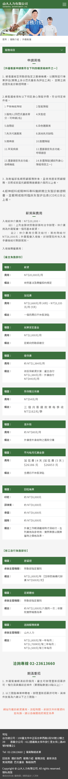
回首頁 (6, 758)
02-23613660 (15, 752)
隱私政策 (7, 772)
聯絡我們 (31, 762)
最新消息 (52, 758)
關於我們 (17, 758)
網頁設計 (27, 775)
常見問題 (7, 762)
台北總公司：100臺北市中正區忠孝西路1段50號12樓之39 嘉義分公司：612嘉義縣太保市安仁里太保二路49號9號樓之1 (33, 741)
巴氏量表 (19, 762)
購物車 (18, 775)
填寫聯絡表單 (33, 752)
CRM (35, 775)
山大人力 (15, 5)
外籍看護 (26, 39)
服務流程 (40, 758)
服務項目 (10, 50)
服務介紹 (14, 39)
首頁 (4, 39)
